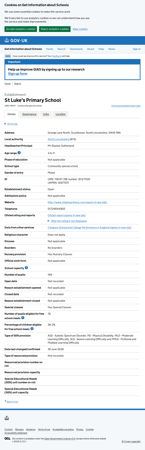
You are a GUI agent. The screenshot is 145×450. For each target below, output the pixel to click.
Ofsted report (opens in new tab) (67, 215)
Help (101, 49)
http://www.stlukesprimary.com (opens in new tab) (77, 202)
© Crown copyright (131, 441)
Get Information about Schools (23, 49)
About (90, 49)
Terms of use (44, 429)
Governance (29, 114)
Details (12, 114)
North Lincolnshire (59, 139)
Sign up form (17, 74)
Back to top (12, 401)
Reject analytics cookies (55, 29)
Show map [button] (12, 123)
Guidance (30, 429)
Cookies (90, 429)
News (111, 49)
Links (46, 114)
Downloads (76, 49)
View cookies (80, 29)
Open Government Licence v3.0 (59, 438)
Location (61, 114)
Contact (9, 429)
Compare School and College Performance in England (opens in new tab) (89, 227)
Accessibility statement (16, 433)
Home (49, 49)
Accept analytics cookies (20, 29)
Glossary (19, 429)
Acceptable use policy (63, 429)
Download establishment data (125, 105)
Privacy (79, 429)
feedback (57, 56)
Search (61, 49)
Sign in (136, 49)
